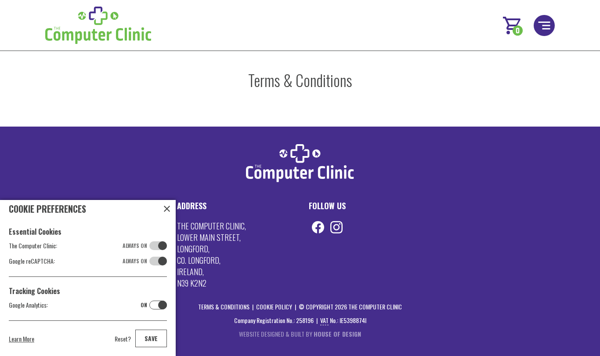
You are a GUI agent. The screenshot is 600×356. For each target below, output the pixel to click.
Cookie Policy (274, 306)
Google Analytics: (78, 304)
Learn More (21, 338)
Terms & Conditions (223, 306)
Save (151, 338)
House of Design (337, 333)
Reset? (123, 338)
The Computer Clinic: (78, 245)
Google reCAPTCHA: (78, 260)
